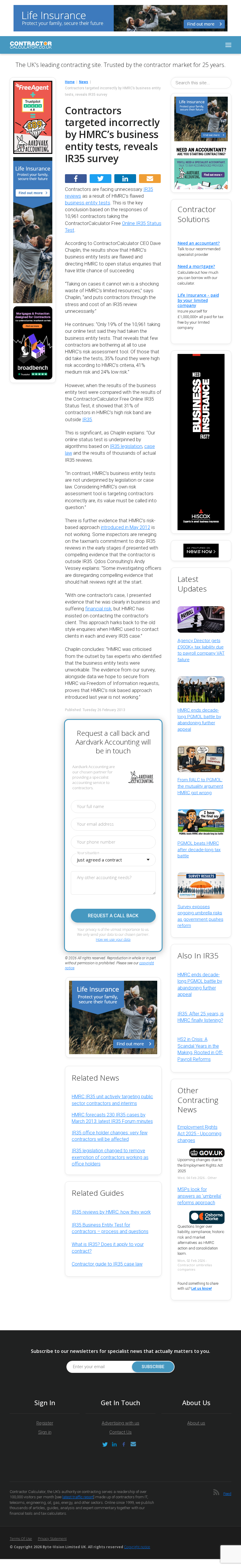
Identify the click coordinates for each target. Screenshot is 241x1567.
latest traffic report (77, 1497)
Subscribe (153, 1366)
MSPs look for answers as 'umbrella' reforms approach (199, 1196)
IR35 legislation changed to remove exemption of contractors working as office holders (110, 1157)
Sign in (44, 1432)
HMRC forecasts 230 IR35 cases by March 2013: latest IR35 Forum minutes (112, 1118)
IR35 (87, 419)
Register (44, 1423)
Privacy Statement (52, 1538)
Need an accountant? (199, 243)
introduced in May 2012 (125, 527)
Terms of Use (21, 1538)
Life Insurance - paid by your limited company (198, 300)
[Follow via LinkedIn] (114, 1444)
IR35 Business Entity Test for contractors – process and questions (110, 1228)
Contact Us (120, 1432)
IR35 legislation (126, 446)
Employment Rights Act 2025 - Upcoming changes (199, 1133)
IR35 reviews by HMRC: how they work (111, 1212)
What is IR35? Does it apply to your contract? (108, 1248)
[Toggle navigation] (228, 45)
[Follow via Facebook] (123, 1444)
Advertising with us (120, 1423)
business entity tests (87, 203)
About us (196, 1423)
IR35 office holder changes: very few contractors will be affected (110, 1136)
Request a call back (113, 915)
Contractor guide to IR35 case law (107, 1264)
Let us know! (201, 1288)
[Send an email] (133, 1444)
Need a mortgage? (196, 266)
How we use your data (113, 939)
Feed (227, 1494)
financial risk (98, 609)
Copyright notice (137, 1546)
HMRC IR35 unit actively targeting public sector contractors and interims (112, 1100)
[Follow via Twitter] (105, 1444)
